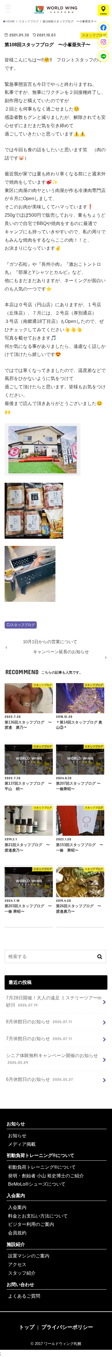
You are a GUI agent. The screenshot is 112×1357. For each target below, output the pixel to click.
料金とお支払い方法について (38, 1215)
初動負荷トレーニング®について (40, 1155)
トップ (26, 1327)
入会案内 (16, 1195)
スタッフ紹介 (22, 1272)
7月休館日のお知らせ (39, 1038)
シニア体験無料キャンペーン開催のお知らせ (52, 1059)
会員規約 (17, 1232)
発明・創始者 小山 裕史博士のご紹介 (46, 1175)
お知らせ (16, 1123)
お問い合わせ (20, 1284)
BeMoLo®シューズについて (36, 1184)
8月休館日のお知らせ (39, 1021)
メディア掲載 (22, 1144)
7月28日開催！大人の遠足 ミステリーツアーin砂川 (53, 1001)
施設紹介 (16, 1244)
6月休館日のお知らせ (39, 1079)
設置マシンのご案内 (28, 1255)
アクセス (17, 1264)
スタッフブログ (23, 625)
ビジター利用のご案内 (31, 1224)
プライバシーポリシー (67, 1327)
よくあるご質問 (24, 1295)
